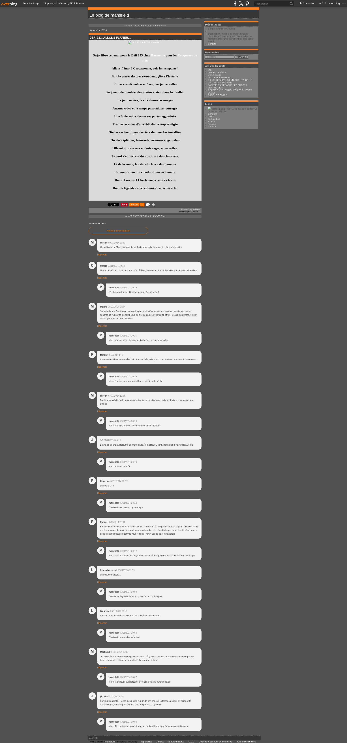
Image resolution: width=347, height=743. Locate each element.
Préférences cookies (246, 741)
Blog (210, 28)
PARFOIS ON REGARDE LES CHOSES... (228, 85)
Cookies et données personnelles (215, 741)
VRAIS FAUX (214, 75)
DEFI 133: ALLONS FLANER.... (110, 37)
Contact (212, 44)
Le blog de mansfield (109, 15)
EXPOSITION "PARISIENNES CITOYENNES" (230, 80)
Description (214, 34)
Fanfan (211, 121)
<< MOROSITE (132, 25)
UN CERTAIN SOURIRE (220, 82)
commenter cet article (189, 212)
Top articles (146, 741)
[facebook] (235, 3)
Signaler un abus (176, 741)
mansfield (93, 738)
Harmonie (158, 55)
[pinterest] (247, 3)
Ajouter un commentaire (118, 230)
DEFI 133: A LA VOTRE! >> (153, 25)
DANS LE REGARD (217, 95)
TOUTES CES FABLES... (220, 77)
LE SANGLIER (215, 87)
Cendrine (212, 114)
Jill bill (211, 116)
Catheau (212, 126)
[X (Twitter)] (241, 3)
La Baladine (214, 119)
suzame (212, 124)
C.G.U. (192, 741)
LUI (209, 70)
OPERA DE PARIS (217, 72)
